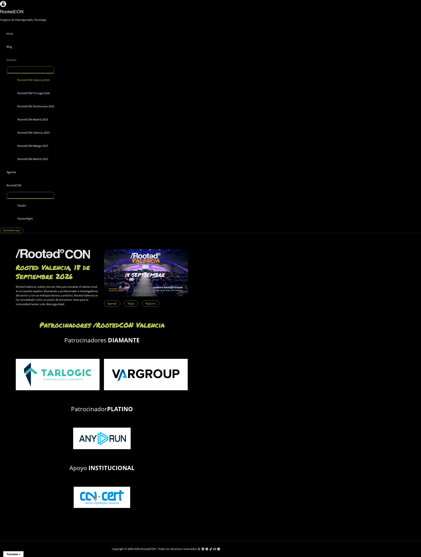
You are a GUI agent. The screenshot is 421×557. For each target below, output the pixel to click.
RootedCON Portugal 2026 (33, 93)
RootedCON (12, 11)
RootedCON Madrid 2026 (32, 119)
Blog (9, 47)
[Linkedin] (202, 549)
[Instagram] (206, 549)
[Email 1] (214, 549)
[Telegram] (218, 549)
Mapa (131, 303)
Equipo (21, 205)
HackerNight (25, 218)
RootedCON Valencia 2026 (33, 80)
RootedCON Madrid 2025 (32, 159)
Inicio (10, 33)
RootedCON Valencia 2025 (33, 132)
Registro (150, 303)
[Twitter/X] (199, 549)
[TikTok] (210, 549)
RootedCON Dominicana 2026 (35, 106)
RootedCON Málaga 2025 (32, 146)
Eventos (11, 60)
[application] (18, 59)
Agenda (11, 172)
